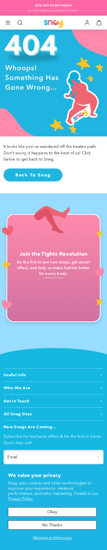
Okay (52, 511)
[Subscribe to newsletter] (98, 457)
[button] (8, 23)
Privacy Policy (20, 498)
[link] (87, 23)
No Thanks (52, 524)
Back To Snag (33, 175)
